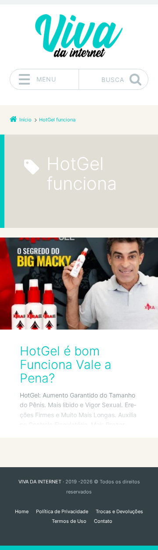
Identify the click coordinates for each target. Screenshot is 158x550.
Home (22, 511)
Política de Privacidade (62, 511)
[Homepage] (79, 36)
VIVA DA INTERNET (39, 482)
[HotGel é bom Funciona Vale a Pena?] (79, 284)
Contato (103, 521)
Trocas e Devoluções (119, 511)
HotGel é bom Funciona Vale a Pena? (65, 365)
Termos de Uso (69, 521)
